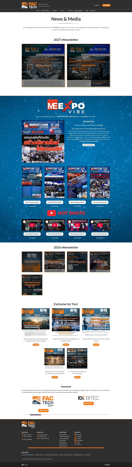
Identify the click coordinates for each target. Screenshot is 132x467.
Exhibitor (54, 10)
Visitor (62, 10)
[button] (106, 5)
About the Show (45, 10)
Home (38, 10)
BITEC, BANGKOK (44, 6)
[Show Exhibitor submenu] (58, 10)
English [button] (96, 5)
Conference (70, 10)
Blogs (87, 10)
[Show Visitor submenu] (65, 10)
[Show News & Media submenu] (83, 10)
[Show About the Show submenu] (50, 10)
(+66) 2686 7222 (43, 436)
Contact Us (93, 10)
